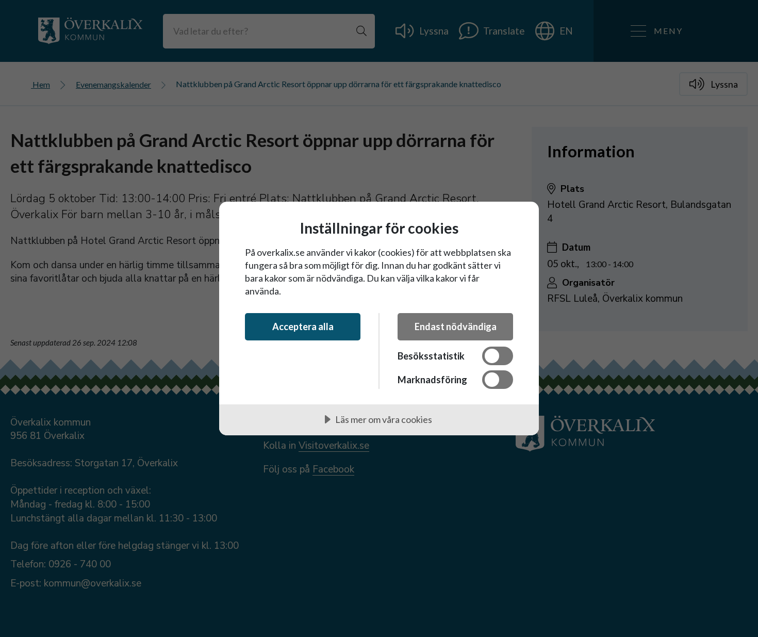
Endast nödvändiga (456, 326)
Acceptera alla (303, 326)
